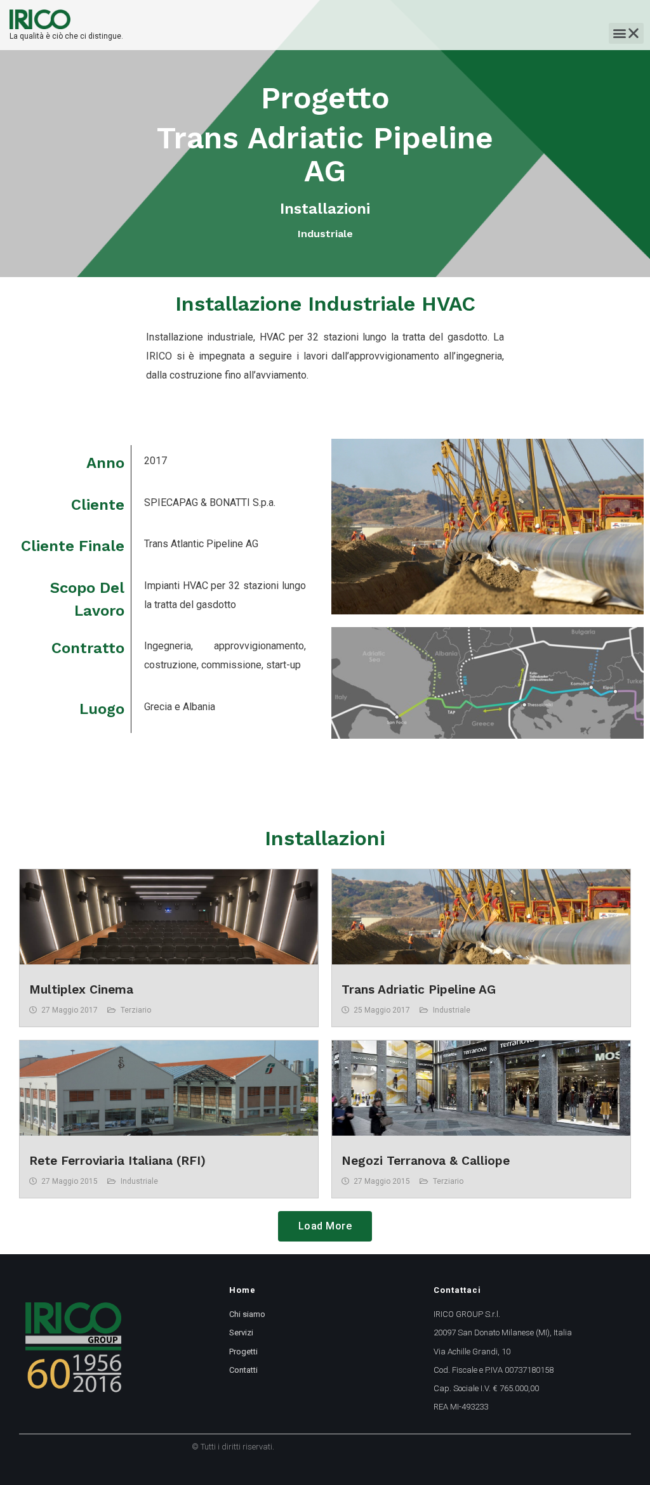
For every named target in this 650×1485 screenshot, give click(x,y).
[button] (626, 33)
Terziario (136, 1010)
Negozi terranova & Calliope (426, 1160)
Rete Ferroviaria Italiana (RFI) (117, 1160)
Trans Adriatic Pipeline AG (419, 989)
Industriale (451, 1010)
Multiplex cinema (81, 989)
